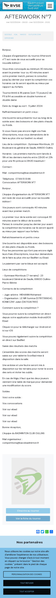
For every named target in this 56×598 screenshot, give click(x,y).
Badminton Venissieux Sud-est (36, 5)
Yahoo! (23, 34)
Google (8, 34)
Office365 (9, 38)
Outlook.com (34, 34)
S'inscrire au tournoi (28, 510)
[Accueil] (12, 6)
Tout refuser (26, 583)
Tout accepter (27, 591)
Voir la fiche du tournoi (28, 518)
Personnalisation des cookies (27, 574)
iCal (16, 34)
